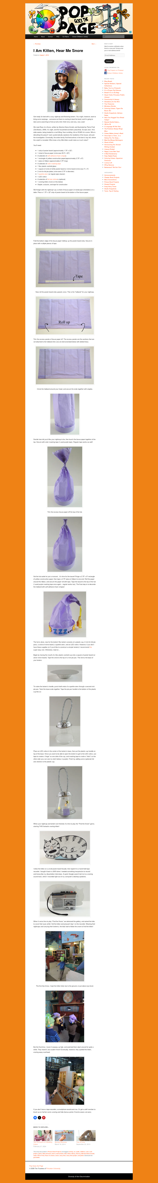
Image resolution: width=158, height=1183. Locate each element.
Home (36, 37)
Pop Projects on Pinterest (115, 70)
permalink (36, 1157)
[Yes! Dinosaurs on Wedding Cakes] (43, 1135)
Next (94, 44)
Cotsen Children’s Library (80, 37)
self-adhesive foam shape (56, 156)
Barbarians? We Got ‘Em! (112, 167)
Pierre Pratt (40, 1155)
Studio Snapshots (110, 189)
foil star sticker (52, 179)
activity (71, 1152)
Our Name (65, 37)
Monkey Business (61, 1142)
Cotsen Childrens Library (115, 73)
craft (87, 1152)
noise (35, 1155)
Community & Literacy (111, 99)
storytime (81, 1155)
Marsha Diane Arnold (87, 1154)
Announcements (109, 175)
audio (77, 1152)
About (43, 37)
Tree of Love (80, 1142)
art (74, 1152)
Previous (37, 44)
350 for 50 (107, 124)
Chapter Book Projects (111, 177)
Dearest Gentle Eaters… (112, 122)
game (40, 1154)
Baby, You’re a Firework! (112, 88)
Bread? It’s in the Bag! (111, 92)
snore (57, 1155)
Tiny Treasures (109, 104)
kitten (69, 1154)
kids (65, 1154)
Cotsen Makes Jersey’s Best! (113, 133)
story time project (71, 1155)
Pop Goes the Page (36, 1166)
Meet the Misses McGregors (113, 140)
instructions (60, 1154)
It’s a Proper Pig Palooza (112, 90)
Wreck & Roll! (108, 142)
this (90, 647)
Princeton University (121, 1167)
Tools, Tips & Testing (111, 191)
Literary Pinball (109, 149)
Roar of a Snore (50, 1155)
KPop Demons (109, 165)
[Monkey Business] (64, 1135)
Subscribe (109, 61)
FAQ (57, 37)
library (73, 1154)
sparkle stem (43, 174)
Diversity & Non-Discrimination (79, 1176)
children (82, 1152)
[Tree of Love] (86, 1135)
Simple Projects (109, 184)
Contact (50, 37)
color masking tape (54, 163)
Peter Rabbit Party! (110, 156)
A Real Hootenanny (110, 154)
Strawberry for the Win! (112, 102)
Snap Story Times (110, 186)
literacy (78, 1154)
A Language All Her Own (112, 126)
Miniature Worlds (110, 106)
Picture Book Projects (54, 1152)
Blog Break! (108, 81)
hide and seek (46, 1154)
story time (63, 1155)
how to (54, 1154)
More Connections (110, 180)
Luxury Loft (108, 163)
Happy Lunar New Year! (112, 151)
